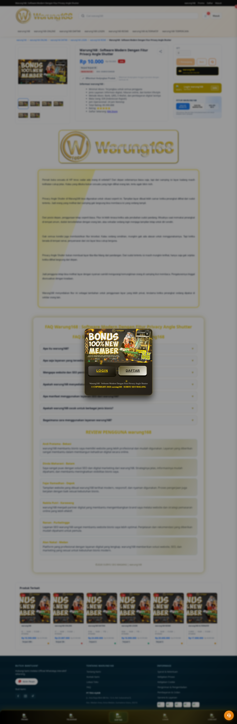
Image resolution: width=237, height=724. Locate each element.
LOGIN (102, 370)
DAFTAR (133, 370)
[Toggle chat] (229, 715)
